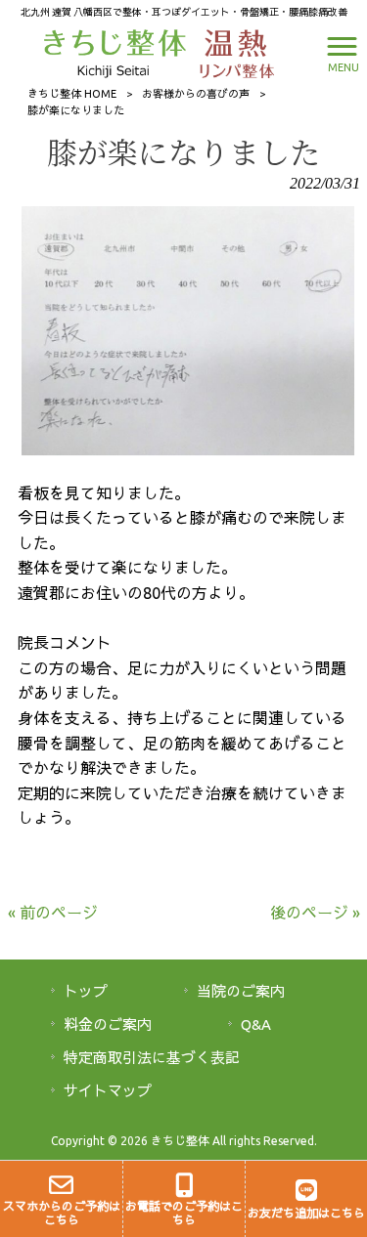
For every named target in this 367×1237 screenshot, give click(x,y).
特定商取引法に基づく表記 (152, 1057)
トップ (86, 991)
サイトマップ (108, 1091)
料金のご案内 (108, 1024)
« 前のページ (53, 912)
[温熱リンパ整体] (232, 52)
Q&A (256, 1024)
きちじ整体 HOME (71, 94)
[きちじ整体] (117, 52)
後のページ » (315, 912)
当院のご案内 (241, 991)
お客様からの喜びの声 (196, 94)
